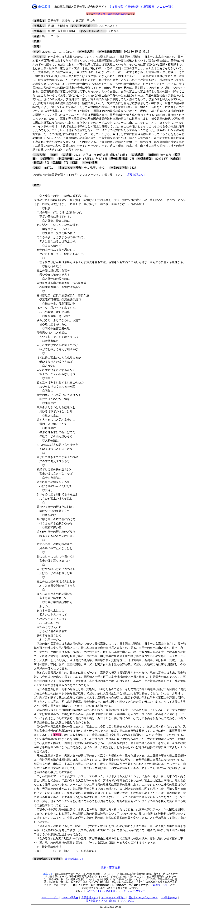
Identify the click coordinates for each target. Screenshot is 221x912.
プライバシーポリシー (133, 890)
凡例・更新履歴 (110, 867)
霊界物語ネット (136, 174)
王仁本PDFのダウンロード (143, 897)
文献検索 (117, 6)
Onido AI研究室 (70, 897)
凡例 (164, 885)
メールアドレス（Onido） (102, 890)
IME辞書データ (169, 897)
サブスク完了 (128, 900)
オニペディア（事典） (113, 897)
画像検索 (133, 6)
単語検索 (148, 6)
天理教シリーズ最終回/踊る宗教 (110, 13)
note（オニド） (50, 897)
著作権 (156, 885)
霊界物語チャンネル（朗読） (101, 900)
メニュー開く (165, 6)
